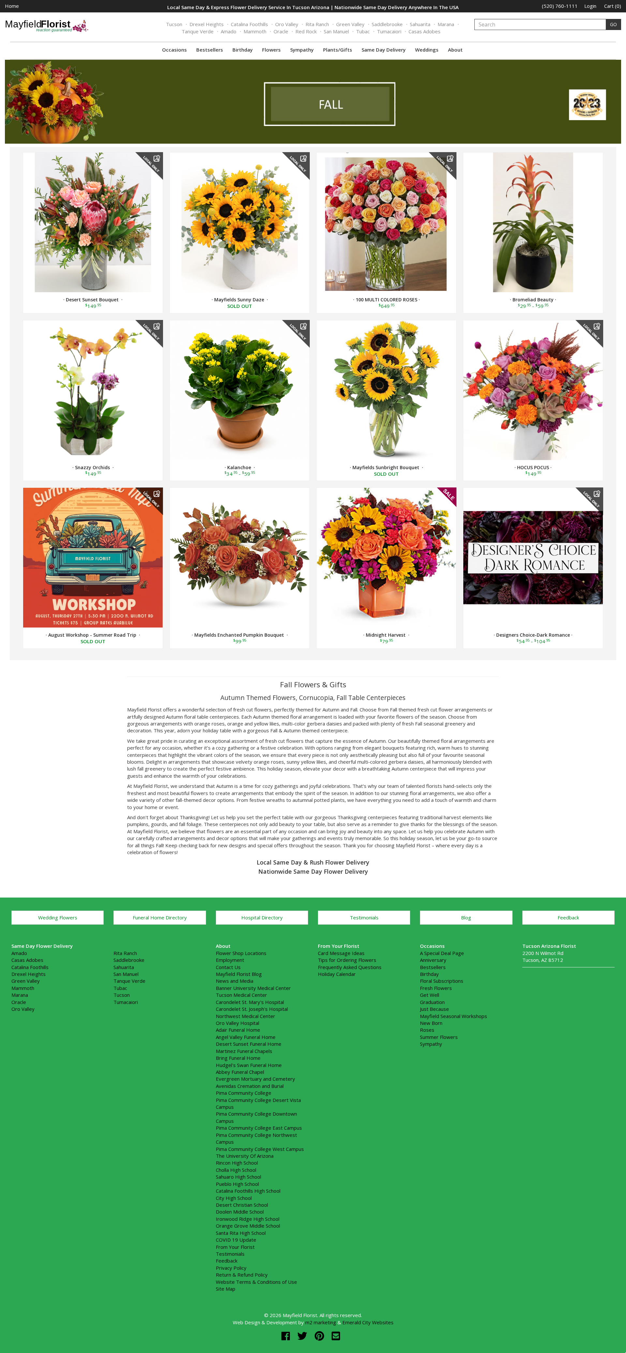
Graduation (432, 1002)
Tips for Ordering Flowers (347, 960)
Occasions (174, 49)
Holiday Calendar (337, 974)
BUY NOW (93, 221)
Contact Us (228, 967)
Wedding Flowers (57, 917)
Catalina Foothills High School (248, 1190)
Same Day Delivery (384, 49)
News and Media (234, 981)
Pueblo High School (237, 1184)
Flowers (271, 49)
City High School (234, 1198)
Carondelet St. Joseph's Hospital (252, 1009)
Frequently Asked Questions (349, 967)
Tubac (363, 31)
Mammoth (255, 31)
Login (590, 6)
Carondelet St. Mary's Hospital (250, 1002)
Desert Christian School (242, 1205)
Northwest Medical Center (245, 1016)
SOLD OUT (239, 222)
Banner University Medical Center (253, 988)
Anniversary (433, 960)
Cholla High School (236, 1170)
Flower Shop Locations (241, 953)
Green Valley (350, 24)
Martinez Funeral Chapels (244, 1051)
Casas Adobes (424, 31)
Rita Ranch (317, 24)
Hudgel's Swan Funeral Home (249, 1065)
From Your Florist (235, 1247)
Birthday (242, 49)
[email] (336, 1336)
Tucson (174, 24)
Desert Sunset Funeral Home (248, 1044)
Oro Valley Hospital (237, 1023)
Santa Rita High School (241, 1233)
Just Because (434, 1009)
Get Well (429, 995)
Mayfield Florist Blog (239, 974)
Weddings (427, 49)
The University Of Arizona (245, 1156)
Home (12, 6)
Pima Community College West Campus (260, 1149)
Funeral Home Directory (160, 917)
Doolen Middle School (240, 1211)
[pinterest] (321, 1336)
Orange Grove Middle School (248, 1225)
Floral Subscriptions (441, 981)
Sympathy (302, 49)
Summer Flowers (439, 1037)
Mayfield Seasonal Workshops (453, 1016)
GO (613, 24)
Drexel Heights (206, 24)
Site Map (225, 1288)
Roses (427, 1030)
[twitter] (303, 1336)
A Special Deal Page (442, 953)
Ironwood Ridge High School (247, 1219)
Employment (230, 960)
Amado (228, 31)
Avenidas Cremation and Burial (250, 1086)
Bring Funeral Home (238, 1058)
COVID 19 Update (236, 1239)
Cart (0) (612, 6)
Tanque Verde (198, 31)
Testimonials (364, 917)
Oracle (281, 31)
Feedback (568, 917)
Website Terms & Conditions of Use (256, 1282)
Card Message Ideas (341, 953)
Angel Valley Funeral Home (246, 1037)
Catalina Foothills (249, 24)
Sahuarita (420, 24)
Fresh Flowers (436, 988)
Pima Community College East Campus (259, 1127)
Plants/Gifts (337, 49)
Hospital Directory (262, 917)
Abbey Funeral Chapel (240, 1072)
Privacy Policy (231, 1268)
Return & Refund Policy (242, 1274)
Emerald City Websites (368, 1322)
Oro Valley (286, 24)
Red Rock (306, 31)
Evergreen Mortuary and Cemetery (255, 1078)
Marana (446, 24)
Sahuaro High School (238, 1176)
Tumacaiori (389, 31)
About (455, 49)
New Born (431, 1023)
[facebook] (286, 1336)
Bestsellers (209, 49)
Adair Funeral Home (238, 1030)
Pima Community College (243, 1093)
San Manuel (336, 31)
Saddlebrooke (387, 24)
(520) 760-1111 (560, 6)
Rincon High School (237, 1162)
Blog (466, 917)
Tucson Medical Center (241, 995)
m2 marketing (320, 1322)
